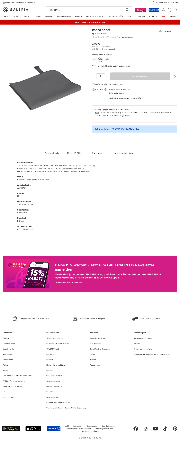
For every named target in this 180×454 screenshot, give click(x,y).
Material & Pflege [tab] (75, 153)
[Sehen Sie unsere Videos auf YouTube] (155, 428)
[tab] (45, 88)
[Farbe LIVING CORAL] (107, 59)
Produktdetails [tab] (52, 153)
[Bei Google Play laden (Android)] (11, 428)
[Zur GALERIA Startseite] (15, 10)
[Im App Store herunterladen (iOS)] (33, 428)
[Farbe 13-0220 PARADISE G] (94, 59)
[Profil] (163, 10)
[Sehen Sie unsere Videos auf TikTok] (165, 428)
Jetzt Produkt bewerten (122, 37)
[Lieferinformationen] (105, 84)
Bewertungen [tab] (98, 153)
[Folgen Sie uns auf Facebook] (136, 428)
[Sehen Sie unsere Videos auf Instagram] (145, 428)
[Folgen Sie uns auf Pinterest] (175, 428)
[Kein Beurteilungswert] (99, 37)
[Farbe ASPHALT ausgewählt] (101, 59)
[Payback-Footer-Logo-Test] (54, 428)
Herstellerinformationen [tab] (124, 153)
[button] (19, 2)
